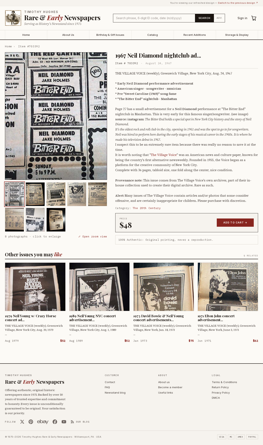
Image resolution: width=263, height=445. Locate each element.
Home (26, 34)
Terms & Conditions (224, 382)
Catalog (152, 34)
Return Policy (220, 387)
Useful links (165, 392)
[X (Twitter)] (22, 421)
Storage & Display (236, 34)
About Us (68, 34)
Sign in (242, 18)
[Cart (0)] (254, 18)
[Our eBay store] (42, 421)
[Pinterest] (31, 421)
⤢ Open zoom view (92, 236)
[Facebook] (55, 421)
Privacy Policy (221, 392)
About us (164, 382)
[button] (56, 116)
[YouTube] (64, 421)
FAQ (107, 387)
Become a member (170, 387)
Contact (110, 382)
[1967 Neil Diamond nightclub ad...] (14, 194)
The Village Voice (164, 155)
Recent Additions (194, 34)
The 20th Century (147, 208)
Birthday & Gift (110, 34)
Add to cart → (235, 222)
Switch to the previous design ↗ (238, 2)
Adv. (220, 17)
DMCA (216, 397)
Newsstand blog (115, 392)
